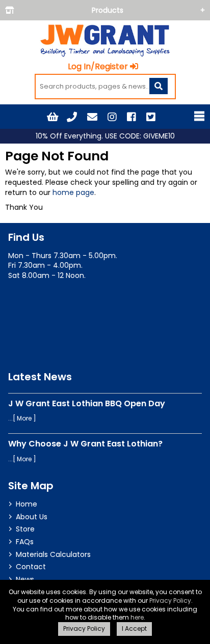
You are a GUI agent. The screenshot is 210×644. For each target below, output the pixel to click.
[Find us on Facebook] (131, 117)
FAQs (25, 542)
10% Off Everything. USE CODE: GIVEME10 (105, 136)
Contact (31, 567)
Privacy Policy (170, 600)
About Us (31, 517)
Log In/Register (98, 66)
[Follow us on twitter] (151, 117)
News (25, 579)
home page (73, 192)
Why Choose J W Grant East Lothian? (85, 444)
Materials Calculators (53, 554)
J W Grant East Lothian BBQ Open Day (86, 403)
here (137, 617)
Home (26, 504)
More (24, 418)
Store (25, 529)
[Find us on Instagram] (112, 117)
